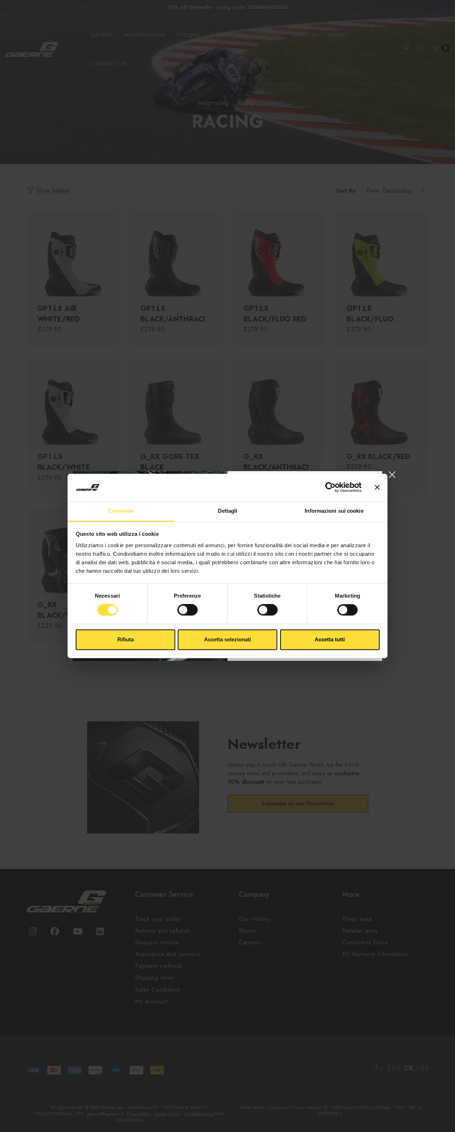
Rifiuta (125, 639)
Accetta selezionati (227, 639)
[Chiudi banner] (377, 487)
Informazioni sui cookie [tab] (334, 511)
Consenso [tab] (121, 511)
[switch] (187, 610)
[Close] (391, 474)
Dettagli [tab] (227, 511)
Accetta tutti (330, 639)
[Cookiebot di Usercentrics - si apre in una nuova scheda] (330, 487)
